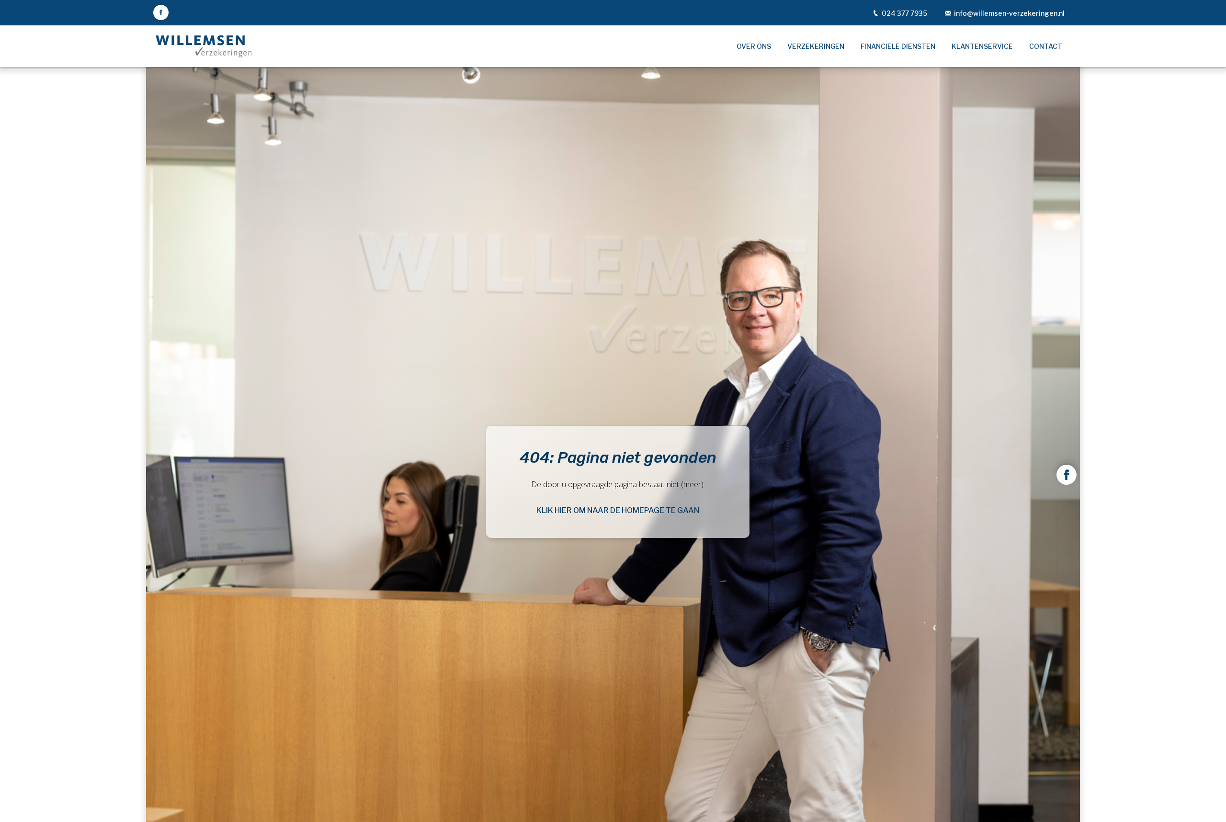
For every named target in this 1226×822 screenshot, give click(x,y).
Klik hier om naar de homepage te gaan (617, 510)
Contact (1045, 46)
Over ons (754, 46)
